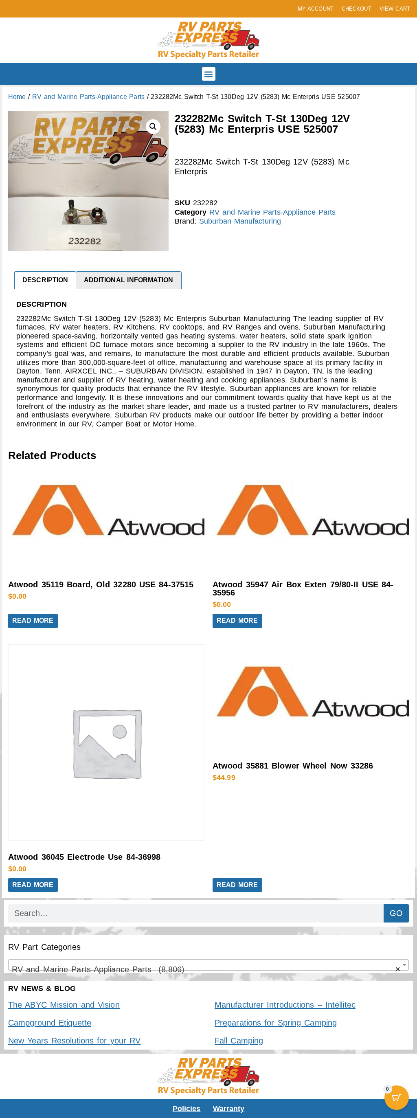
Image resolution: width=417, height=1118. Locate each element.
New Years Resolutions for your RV (74, 1040)
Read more (33, 620)
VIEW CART (395, 9)
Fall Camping (239, 1040)
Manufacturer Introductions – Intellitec (285, 1004)
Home (17, 96)
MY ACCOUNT (316, 9)
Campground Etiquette (49, 1022)
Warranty (229, 1109)
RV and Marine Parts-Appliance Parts (88, 96)
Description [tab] (45, 280)
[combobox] (208, 965)
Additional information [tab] (128, 280)
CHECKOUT (356, 9)
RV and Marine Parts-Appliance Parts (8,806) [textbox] (206, 969)
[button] (208, 74)
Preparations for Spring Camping (276, 1022)
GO (396, 913)
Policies (187, 1109)
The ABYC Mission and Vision (64, 1004)
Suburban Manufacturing (240, 221)
